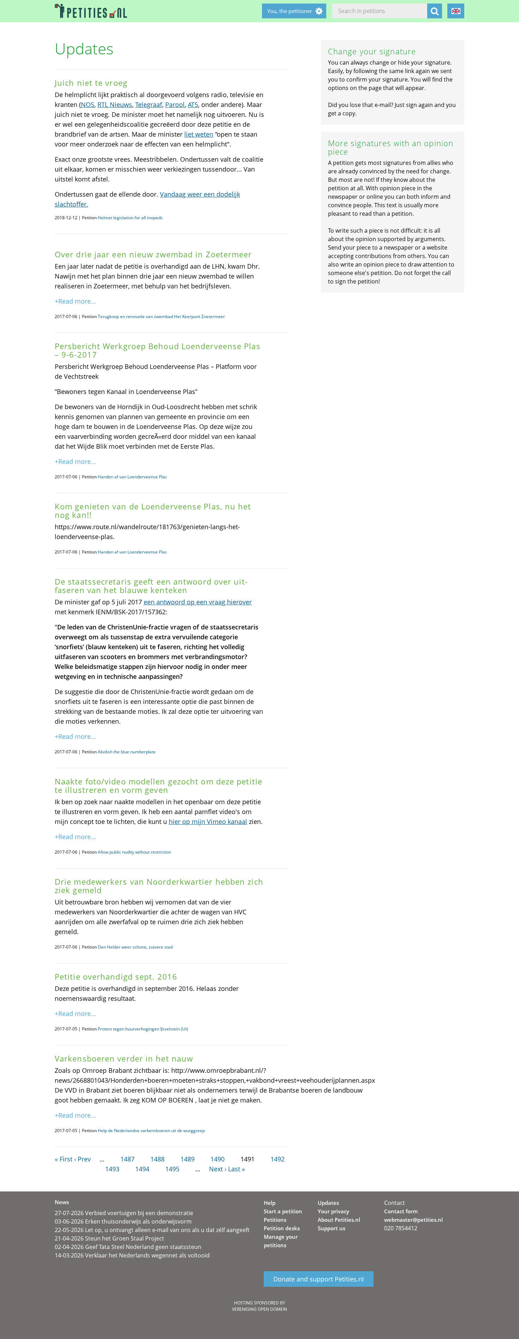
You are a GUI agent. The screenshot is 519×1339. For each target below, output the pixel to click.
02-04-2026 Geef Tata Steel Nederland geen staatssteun (128, 1247)
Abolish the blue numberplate (127, 752)
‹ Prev (82, 1159)
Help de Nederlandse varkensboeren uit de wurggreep (151, 1131)
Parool (175, 104)
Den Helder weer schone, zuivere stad (135, 947)
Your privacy (333, 1211)
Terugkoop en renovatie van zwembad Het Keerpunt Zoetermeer (161, 316)
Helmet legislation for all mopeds (130, 218)
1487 (127, 1159)
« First (63, 1159)
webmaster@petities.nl (413, 1219)
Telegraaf (148, 104)
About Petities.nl (339, 1219)
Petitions (275, 1219)
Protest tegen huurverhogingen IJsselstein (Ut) (143, 1029)
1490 (217, 1159)
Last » (236, 1169)
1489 (187, 1159)
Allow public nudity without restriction (134, 852)
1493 (112, 1169)
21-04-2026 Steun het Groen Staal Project (109, 1238)
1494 (142, 1169)
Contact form (401, 1211)
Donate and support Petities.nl (318, 1279)
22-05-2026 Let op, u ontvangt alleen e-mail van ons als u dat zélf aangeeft (152, 1230)
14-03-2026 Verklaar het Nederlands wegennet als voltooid (132, 1255)
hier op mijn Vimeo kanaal (208, 821)
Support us (331, 1228)
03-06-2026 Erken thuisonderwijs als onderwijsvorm (123, 1221)
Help (269, 1202)
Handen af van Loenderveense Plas (132, 477)
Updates (328, 1202)
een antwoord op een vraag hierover (198, 602)
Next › (217, 1169)
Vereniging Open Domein (259, 1309)
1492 (277, 1159)
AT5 (193, 104)
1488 (157, 1159)
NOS (87, 104)
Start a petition (283, 1211)
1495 (172, 1169)
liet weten (198, 134)
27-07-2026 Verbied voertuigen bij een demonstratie (124, 1213)
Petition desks (282, 1228)
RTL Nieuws (114, 104)
